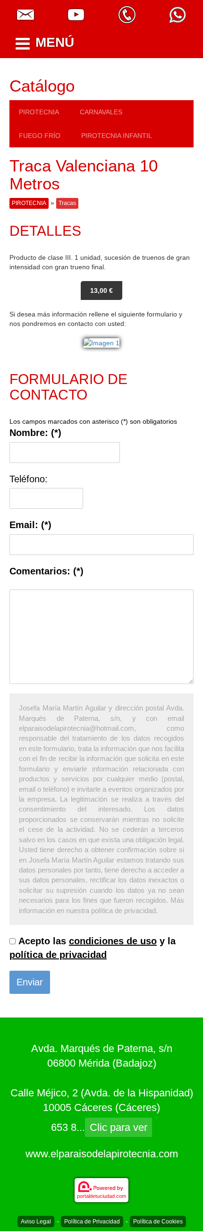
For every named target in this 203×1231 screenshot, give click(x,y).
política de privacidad (58, 954)
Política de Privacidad (92, 1221)
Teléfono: (28, 479)
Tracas (67, 203)
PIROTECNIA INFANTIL (116, 135)
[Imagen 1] (101, 342)
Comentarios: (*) (46, 571)
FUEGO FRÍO (39, 135)
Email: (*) (30, 525)
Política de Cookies (158, 1221)
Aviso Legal (36, 1221)
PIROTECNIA (39, 112)
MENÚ (54, 42)
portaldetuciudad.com (101, 1196)
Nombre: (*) (35, 432)
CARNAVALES (101, 112)
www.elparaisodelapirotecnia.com (101, 1154)
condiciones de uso (113, 941)
